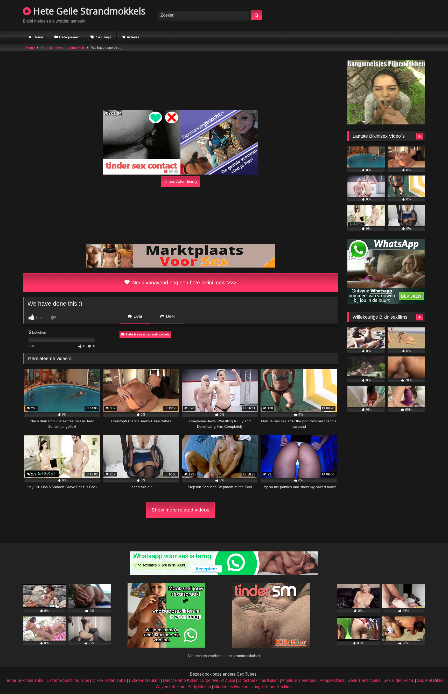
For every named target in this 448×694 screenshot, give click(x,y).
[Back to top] (432, 679)
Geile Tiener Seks (363, 680)
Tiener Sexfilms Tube (24, 680)
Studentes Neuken (231, 686)
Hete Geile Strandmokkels (88, 11)
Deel (170, 316)
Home (38, 37)
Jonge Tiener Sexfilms (271, 686)
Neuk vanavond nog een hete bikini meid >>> (183, 282)
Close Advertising (180, 181)
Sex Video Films (398, 680)
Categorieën (69, 37)
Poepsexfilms (331, 680)
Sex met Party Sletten (191, 686)
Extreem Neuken (144, 680)
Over (137, 316)
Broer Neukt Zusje (218, 680)
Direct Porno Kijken (181, 680)
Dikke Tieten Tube (109, 680)
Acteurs (133, 37)
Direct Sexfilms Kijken (258, 680)
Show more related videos (180, 510)
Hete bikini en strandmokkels (63, 48)
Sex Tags (103, 37)
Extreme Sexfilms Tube (68, 680)
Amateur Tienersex (299, 680)
